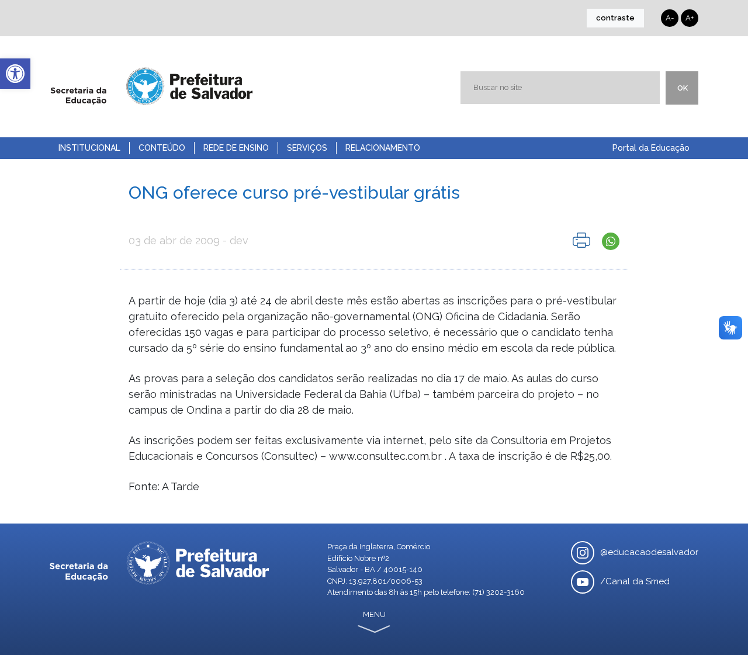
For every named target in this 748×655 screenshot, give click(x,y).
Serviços (307, 148)
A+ (689, 17)
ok (682, 88)
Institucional (89, 148)
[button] (15, 73)
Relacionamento (382, 148)
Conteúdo (161, 148)
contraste (615, 17)
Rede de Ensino (236, 148)
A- (670, 17)
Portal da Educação (651, 148)
